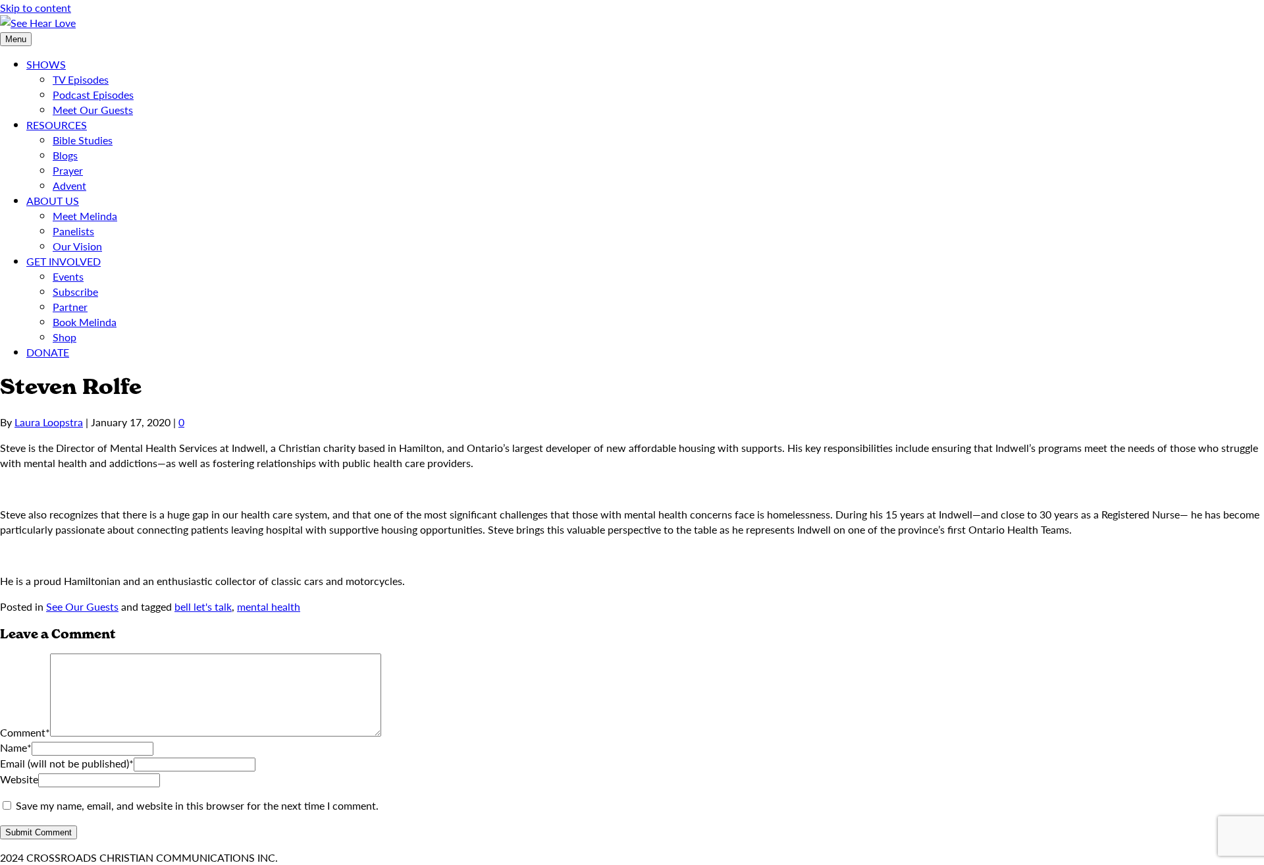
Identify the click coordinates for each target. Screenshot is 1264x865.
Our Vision (77, 246)
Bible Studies (83, 140)
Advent (69, 185)
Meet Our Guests (93, 109)
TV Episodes (81, 79)
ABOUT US (52, 200)
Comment (25, 732)
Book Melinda (85, 321)
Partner (70, 306)
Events (68, 276)
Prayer (68, 170)
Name (16, 747)
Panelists (73, 230)
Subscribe (75, 291)
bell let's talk (203, 606)
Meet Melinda (85, 215)
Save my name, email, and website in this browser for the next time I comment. (197, 805)
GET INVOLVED (63, 261)
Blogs (65, 155)
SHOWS (46, 64)
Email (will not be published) (67, 763)
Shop (64, 337)
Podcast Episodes (93, 94)
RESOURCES (56, 124)
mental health (268, 606)
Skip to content (35, 7)
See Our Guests (82, 606)
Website (19, 779)
